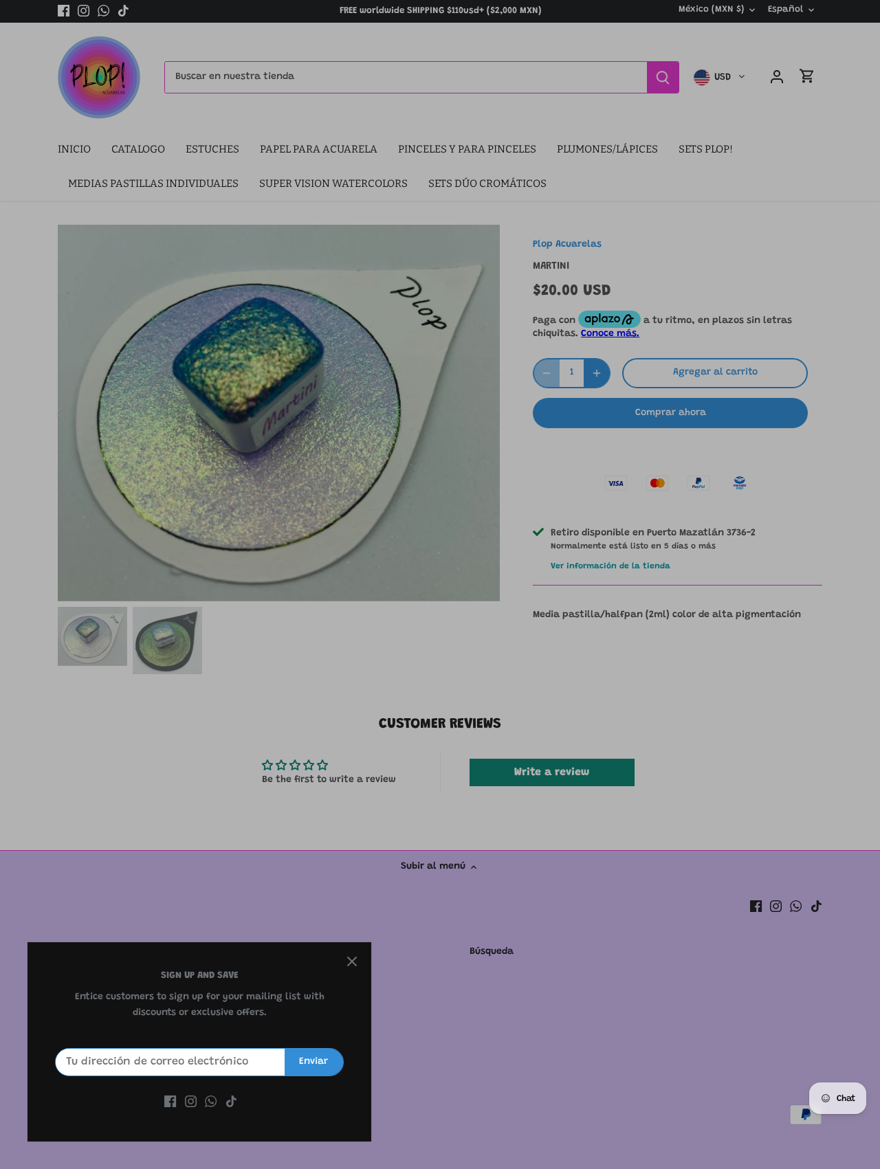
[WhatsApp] (211, 1102)
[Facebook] (170, 1102)
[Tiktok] (231, 1102)
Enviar (313, 1062)
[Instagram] (191, 1102)
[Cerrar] (352, 961)
